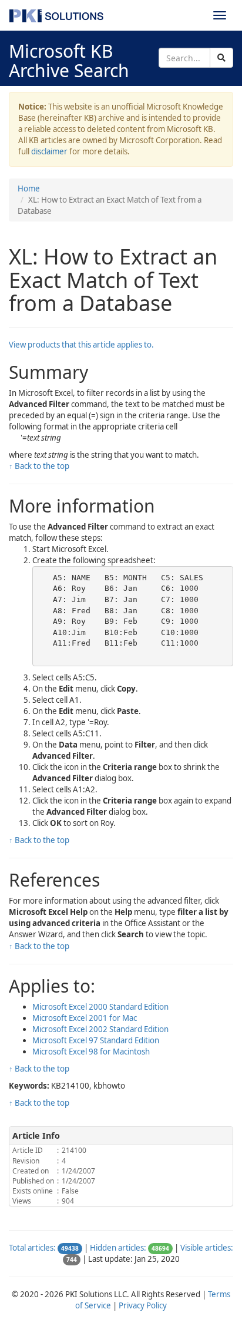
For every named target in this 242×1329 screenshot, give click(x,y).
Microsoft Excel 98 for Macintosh (91, 1051)
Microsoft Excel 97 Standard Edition (95, 1040)
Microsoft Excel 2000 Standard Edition (100, 1006)
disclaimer (49, 151)
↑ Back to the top (39, 466)
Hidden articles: (118, 1247)
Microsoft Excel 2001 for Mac (84, 1018)
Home (29, 188)
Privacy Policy (143, 1305)
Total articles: (32, 1247)
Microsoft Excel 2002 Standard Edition (100, 1029)
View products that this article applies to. (81, 344)
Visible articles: (206, 1247)
